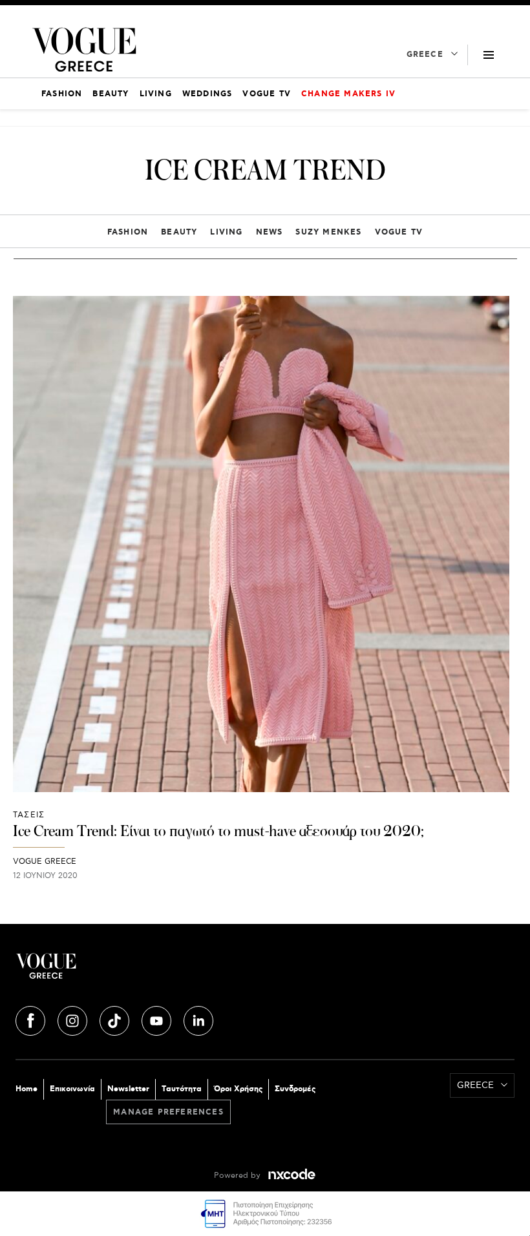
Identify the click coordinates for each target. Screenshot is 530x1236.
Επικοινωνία (72, 1089)
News (269, 232)
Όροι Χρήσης (238, 1089)
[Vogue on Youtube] (158, 1019)
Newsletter (128, 1089)
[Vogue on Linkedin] (198, 1019)
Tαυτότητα (182, 1089)
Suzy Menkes (328, 232)
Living (226, 232)
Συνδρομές (295, 1089)
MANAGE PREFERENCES (168, 1112)
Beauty (179, 232)
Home (26, 1089)
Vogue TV (399, 232)
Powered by (238, 1175)
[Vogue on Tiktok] (116, 1019)
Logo (140, 971)
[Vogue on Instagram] (74, 1019)
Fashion (127, 232)
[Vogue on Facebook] (32, 1019)
